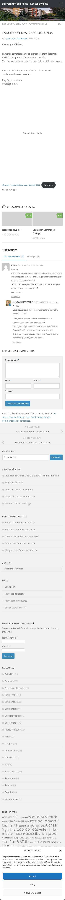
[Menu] (61, 4)
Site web (9, 391)
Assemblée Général (12, 821)
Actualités (9, 674)
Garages (9, 743)
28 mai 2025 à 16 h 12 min (47, 302)
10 (30, 215)
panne (54, 838)
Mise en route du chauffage (18, 503)
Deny (32, 884)
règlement (56, 842)
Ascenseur (34, 817)
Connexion (10, 586)
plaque (32, 842)
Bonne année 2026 (14, 482)
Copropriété (10, 722)
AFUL (16, 817)
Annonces (23, 817)
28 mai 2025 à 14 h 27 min (32, 265)
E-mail (37, 380)
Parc (7, 764)
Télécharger (48, 185)
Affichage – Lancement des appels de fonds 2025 (21, 185)
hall (10, 838)
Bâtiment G (21, 24)
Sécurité (9, 792)
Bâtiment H (35, 24)
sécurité (26, 846)
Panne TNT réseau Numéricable (20, 496)
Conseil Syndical (12, 715)
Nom (8, 380)
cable (21, 825)
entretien (8, 833)
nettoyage (39, 837)
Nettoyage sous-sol (11, 229)
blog (24, 821)
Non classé (10, 757)
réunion (7, 846)
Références (10, 778)
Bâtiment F (8, 24)
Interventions (11, 750)
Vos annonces (11, 799)
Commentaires (15, 256)
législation (29, 837)
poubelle (47, 841)
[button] (60, 850)
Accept (32, 876)
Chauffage (39, 825)
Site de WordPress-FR (15, 607)
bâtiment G (51, 821)
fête (44, 833)
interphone (18, 837)
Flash (45, 24)
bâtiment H (10, 825)
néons (48, 837)
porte (38, 842)
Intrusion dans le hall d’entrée (19, 489)
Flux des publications (14, 593)
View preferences (32, 893)
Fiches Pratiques (13, 729)
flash (38, 833)
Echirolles (50, 829)
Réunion (9, 785)
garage (52, 833)
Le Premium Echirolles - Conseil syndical (25, 3)
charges (28, 825)
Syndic (17, 846)
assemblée (49, 817)
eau (41, 829)
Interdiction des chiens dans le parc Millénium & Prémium (32, 475)
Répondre (15, 296)
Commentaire (12, 360)
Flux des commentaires (16, 600)
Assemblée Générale (15, 688)
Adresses (9, 681)
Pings (34, 256)
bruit (28, 821)
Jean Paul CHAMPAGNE (16, 39)
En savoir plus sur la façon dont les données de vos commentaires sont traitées (29, 417)
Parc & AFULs (11, 771)
